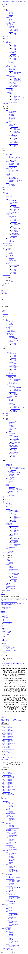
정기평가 (11, 62)
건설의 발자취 (14, 266)
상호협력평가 (9, 88)
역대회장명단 (14, 230)
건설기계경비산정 (15, 96)
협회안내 (8, 199)
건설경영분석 (14, 131)
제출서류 (13, 55)
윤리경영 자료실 (13, 166)
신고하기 (13, 160)
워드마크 (13, 205)
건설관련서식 (12, 184)
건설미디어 (14, 269)
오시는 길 (8, 238)
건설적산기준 (9, 92)
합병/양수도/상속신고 (14, 56)
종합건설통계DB (13, 135)
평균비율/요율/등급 (13, 144)
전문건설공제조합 (7, 737)
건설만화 (13, 273)
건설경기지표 (12, 124)
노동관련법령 (12, 117)
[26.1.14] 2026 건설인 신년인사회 (8, 719)
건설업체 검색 (12, 82)
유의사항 (13, 48)
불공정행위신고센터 (13, 178)
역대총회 (13, 219)
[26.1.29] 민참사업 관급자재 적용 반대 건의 (11, 720)
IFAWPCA (11, 226)
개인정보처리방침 (10, 586)
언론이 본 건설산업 (13, 260)
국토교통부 (14, 138)
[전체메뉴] (6, 292)
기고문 (10, 262)
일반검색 (13, 83)
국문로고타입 (14, 206)
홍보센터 (8, 249)
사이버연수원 (12, 68)
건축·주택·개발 (12, 118)
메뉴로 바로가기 (23, 1)
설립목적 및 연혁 (13, 200)
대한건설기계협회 (7, 727)
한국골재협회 (6, 741)
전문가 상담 (9, 168)
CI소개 (10, 203)
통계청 (13, 139)
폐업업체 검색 (14, 85)
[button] (3, 612)
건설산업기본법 (12, 111)
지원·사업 (5, 36)
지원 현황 (13, 34)
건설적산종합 (12, 95)
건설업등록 (8, 42)
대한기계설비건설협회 (8, 732)
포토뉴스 (11, 15)
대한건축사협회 (7, 729)
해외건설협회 (14, 142)
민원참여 (8, 176)
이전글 (2, 718)
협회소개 (5, 187)
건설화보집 (14, 270)
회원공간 (5, 148)
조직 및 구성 (9, 196)
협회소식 (8, 10)
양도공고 (11, 20)
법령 (7, 110)
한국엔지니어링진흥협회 (9, 743)
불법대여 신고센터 (13, 181)
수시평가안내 (12, 64)
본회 (10, 240)
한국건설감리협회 (7, 739)
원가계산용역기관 (13, 102)
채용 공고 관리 (14, 29)
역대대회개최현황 (15, 228)
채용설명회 (11, 26)
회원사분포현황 (12, 212)
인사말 (10, 195)
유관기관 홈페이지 (4, 723)
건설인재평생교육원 (11, 66)
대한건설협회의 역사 (14, 265)
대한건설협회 (14, 137)
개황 (12, 217)
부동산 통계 (11, 134)
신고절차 (13, 54)
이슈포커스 (11, 258)
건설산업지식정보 (7, 747)
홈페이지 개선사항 (7, 757)
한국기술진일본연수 (16, 223)
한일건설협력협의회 (13, 216)
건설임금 (11, 93)
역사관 (7, 263)
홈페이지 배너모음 (10, 588)
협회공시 (8, 17)
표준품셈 (13, 100)
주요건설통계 (14, 127)
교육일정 (11, 71)
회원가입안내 (9, 154)
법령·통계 (5, 103)
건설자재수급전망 (15, 99)
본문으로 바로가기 (5, 1)
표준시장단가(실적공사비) (17, 98)
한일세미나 (14, 222)
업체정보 (8, 75)
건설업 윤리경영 (10, 161)
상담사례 (11, 173)
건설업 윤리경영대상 (14, 164)
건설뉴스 (11, 259)
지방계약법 (11, 115)
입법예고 (11, 120)
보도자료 (11, 13)
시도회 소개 (9, 213)
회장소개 (8, 193)
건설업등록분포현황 (16, 78)
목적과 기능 (14, 236)
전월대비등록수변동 (16, 81)
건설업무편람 (12, 185)
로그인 (5, 310)
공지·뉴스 (5, 4)
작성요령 (13, 49)
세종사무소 (11, 241)
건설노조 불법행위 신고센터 (15, 180)
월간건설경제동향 (15, 129)
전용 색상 (13, 210)
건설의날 (11, 255)
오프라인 (13, 145)
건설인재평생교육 (13, 69)
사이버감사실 (12, 177)
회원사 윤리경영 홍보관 (14, 163)
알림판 (10, 16)
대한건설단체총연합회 (8, 749)
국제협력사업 (9, 215)
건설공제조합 (6, 726)
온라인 (13, 146)
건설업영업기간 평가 (11, 65)
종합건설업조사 (15, 128)
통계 (7, 122)
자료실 (7, 183)
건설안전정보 (9, 23)
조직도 (10, 198)
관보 (10, 121)
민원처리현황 (9, 583)
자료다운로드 (14, 224)
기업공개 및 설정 (13, 86)
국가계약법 (11, 114)
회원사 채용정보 (13, 27)
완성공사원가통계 (15, 132)
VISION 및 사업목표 (13, 202)
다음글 (2, 722)
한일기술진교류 (15, 220)
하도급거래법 (12, 112)
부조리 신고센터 (13, 167)
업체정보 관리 (14, 30)
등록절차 (13, 45)
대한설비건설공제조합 (8, 730)
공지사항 (11, 12)
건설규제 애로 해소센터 (14, 157)
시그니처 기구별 (15, 209)
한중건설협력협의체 (13, 233)
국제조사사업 (12, 237)
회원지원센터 (9, 156)
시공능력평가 (9, 61)
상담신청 (11, 171)
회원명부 (8, 174)
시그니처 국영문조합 (16, 207)
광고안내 (8, 587)
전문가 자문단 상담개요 (14, 170)
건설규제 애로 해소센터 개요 (18, 159)
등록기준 (13, 47)
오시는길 (5, 754)
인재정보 (11, 32)
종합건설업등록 (12, 44)
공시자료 (11, 19)
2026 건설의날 (6, 275)
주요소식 (8, 250)
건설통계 (11, 125)
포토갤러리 (14, 272)
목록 (2, 716)
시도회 (5, 311)
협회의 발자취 (12, 267)
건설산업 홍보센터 (7, 243)
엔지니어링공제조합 (8, 736)
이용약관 (8, 584)
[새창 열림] (7, 607)
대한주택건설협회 (7, 734)
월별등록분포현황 (15, 79)
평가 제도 (11, 90)
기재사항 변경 (12, 52)
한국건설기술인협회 (8, 740)
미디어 (7, 256)
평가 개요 (11, 89)
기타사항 (13, 51)
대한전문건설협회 (7, 733)
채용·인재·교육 (9, 25)
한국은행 (13, 141)
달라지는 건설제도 (10, 22)
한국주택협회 (6, 744)
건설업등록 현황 (13, 76)
